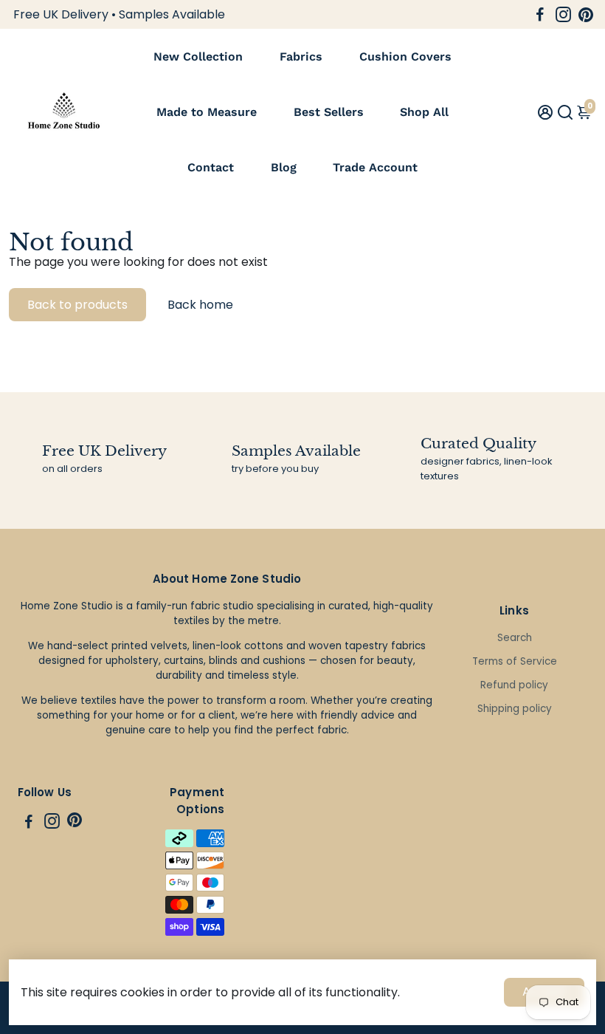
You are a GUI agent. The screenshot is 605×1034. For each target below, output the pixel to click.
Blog (284, 167)
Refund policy (514, 685)
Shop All (424, 112)
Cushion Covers (405, 56)
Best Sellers (329, 112)
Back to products (77, 304)
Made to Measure (206, 112)
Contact (210, 167)
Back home (200, 304)
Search (514, 638)
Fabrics (301, 56)
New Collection (198, 56)
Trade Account (375, 167)
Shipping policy (514, 709)
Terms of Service (514, 661)
